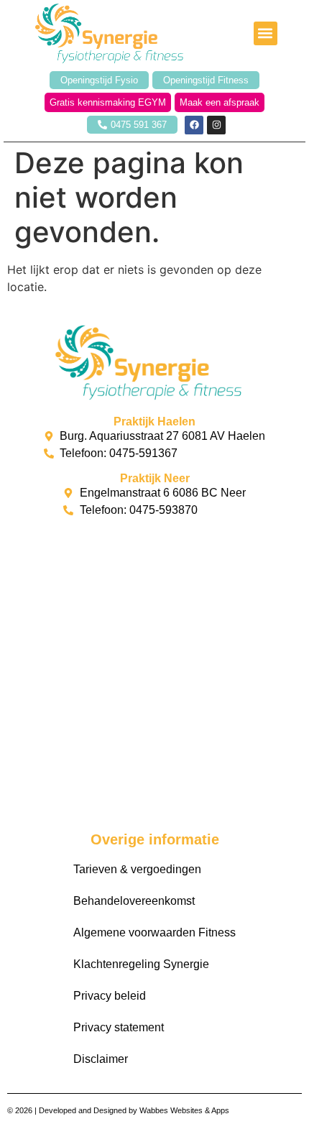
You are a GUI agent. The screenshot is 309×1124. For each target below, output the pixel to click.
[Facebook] (194, 125)
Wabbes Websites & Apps (184, 1110)
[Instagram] (216, 125)
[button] (265, 33)
